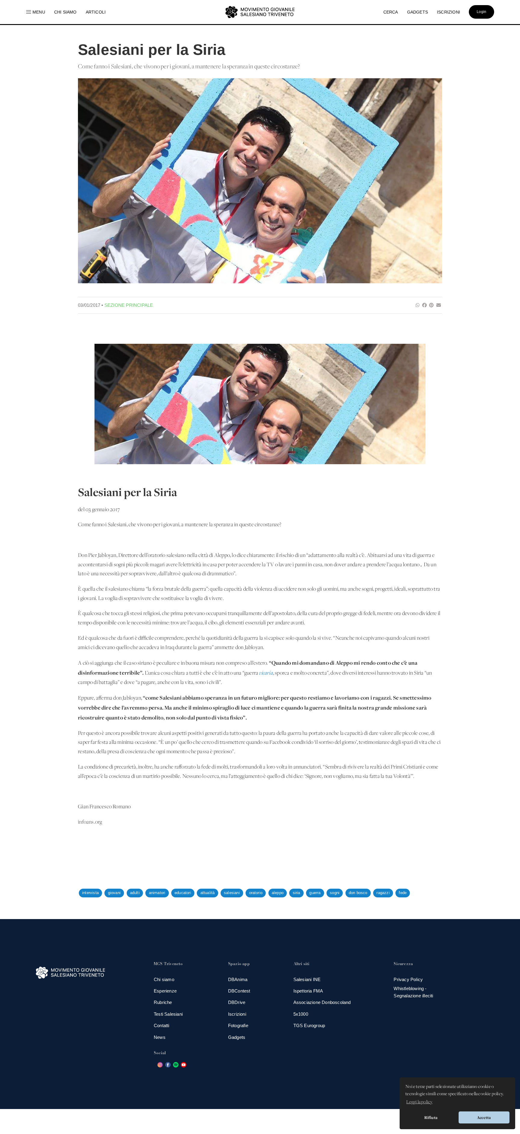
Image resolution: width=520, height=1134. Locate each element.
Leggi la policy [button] (419, 1102)
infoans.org (90, 822)
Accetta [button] (484, 1117)
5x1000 (300, 1014)
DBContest (239, 990)
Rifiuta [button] (431, 1117)
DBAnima (237, 979)
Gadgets (236, 1037)
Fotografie (238, 1025)
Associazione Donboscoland (322, 1002)
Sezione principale (128, 305)
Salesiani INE (307, 979)
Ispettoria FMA (308, 990)
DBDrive (236, 1002)
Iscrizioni (237, 1014)
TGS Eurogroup (309, 1025)
